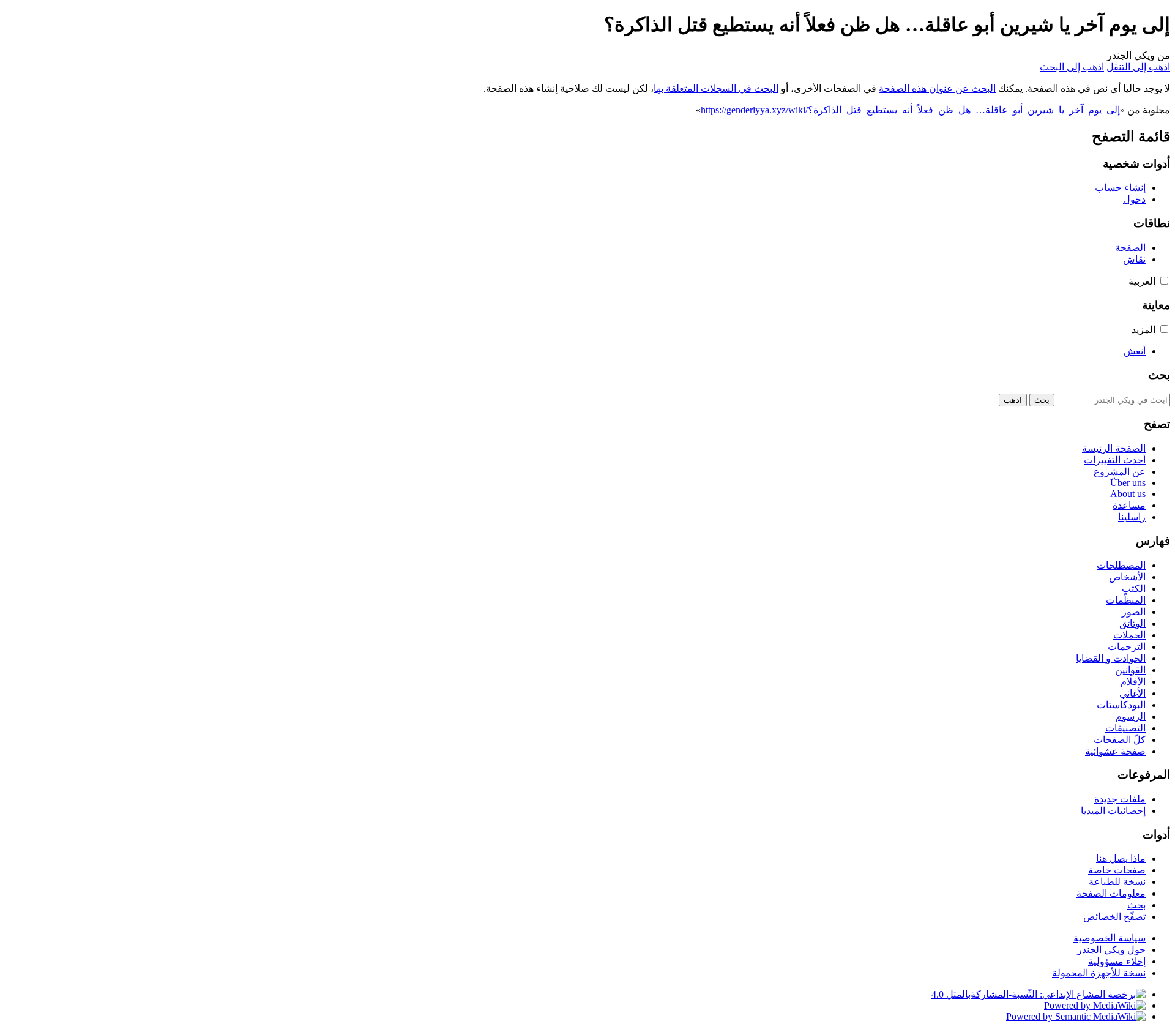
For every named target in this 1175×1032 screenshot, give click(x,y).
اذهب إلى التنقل (1138, 67)
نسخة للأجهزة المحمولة (1099, 973)
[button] (1164, 281)
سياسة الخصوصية (1109, 938)
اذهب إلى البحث (1072, 67)
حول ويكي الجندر (1111, 949)
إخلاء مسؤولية (1117, 961)
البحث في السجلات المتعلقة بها (716, 88)
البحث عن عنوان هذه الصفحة (937, 88)
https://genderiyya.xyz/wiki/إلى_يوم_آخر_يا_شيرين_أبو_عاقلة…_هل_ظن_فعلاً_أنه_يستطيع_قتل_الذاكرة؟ (910, 110)
